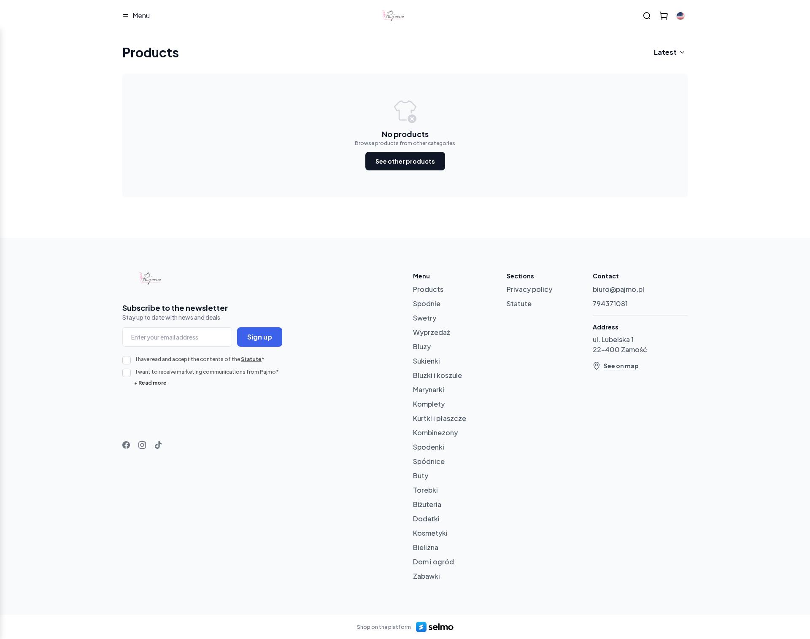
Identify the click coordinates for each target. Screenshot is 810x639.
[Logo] (394, 16)
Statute (251, 359)
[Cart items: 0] (663, 15)
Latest (665, 52)
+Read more (150, 383)
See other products (405, 161)
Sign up (259, 336)
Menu (141, 15)
